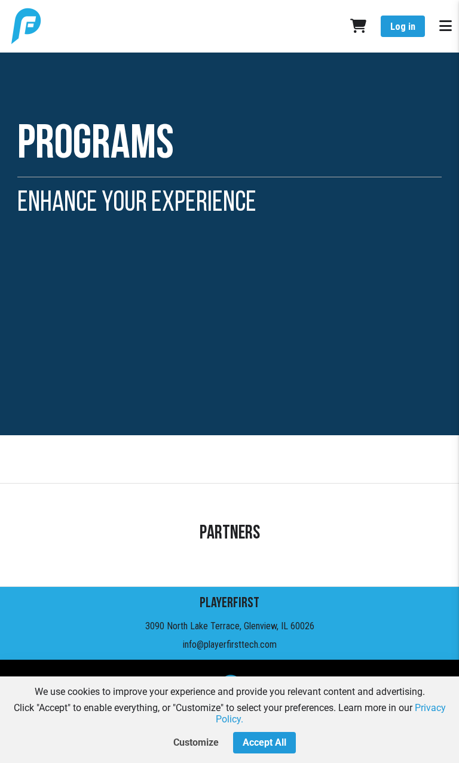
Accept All (264, 742)
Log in (402, 26)
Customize (196, 742)
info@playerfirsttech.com (230, 644)
